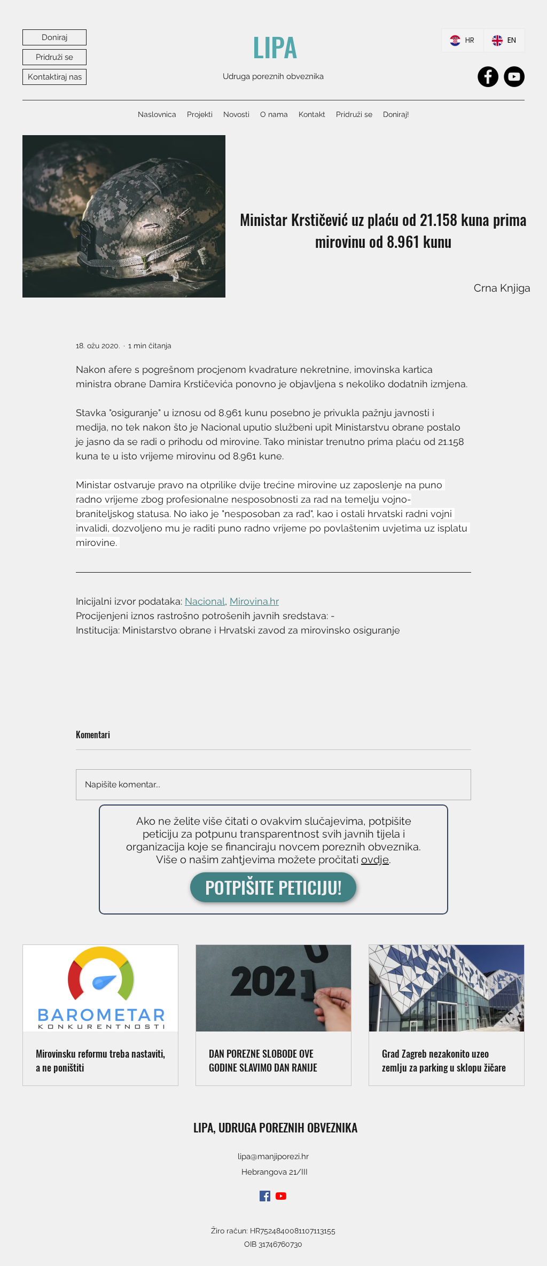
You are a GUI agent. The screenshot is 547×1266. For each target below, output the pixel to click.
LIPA (275, 46)
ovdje (375, 859)
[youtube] (281, 1196)
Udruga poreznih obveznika (273, 76)
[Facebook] (488, 76)
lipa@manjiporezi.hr (273, 1156)
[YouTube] (514, 76)
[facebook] (265, 1196)
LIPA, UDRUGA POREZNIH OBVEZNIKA (275, 1127)
